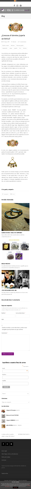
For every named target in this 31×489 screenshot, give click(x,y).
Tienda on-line (5, 473)
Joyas (10, 48)
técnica (24, 48)
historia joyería (20, 45)
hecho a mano (5, 45)
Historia (14, 41)
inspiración (4, 48)
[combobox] (15, 402)
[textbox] (15, 402)
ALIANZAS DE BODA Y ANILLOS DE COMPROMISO (12, 232)
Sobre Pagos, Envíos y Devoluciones (10, 454)
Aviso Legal (4, 451)
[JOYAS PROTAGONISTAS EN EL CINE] (15, 279)
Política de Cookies (6, 457)
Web (3, 319)
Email (15, 368)
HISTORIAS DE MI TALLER (23, 434)
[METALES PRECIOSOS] (15, 250)
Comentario (5, 333)
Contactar (4, 460)
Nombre (4, 313)
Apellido (4, 380)
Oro (20, 48)
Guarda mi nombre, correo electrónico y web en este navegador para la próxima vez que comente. (14, 328)
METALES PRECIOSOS (6, 263)
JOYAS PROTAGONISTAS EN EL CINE (9, 290)
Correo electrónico (20, 313)
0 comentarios (23, 41)
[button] (28, 10)
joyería (15, 48)
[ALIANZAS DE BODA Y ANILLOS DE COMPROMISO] (15, 217)
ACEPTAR (15, 487)
